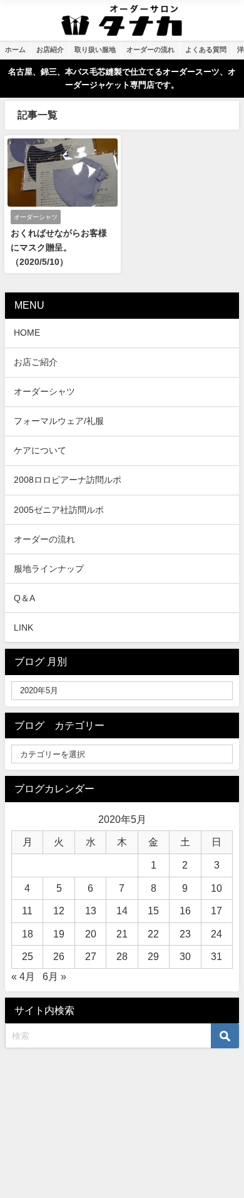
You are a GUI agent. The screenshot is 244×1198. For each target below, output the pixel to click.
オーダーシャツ (44, 391)
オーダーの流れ (44, 539)
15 (153, 911)
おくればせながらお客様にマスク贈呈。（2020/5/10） (59, 247)
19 (58, 934)
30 (185, 956)
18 (27, 934)
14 (122, 911)
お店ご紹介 (36, 362)
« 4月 (23, 976)
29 (153, 956)
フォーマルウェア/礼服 (59, 420)
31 (216, 956)
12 (58, 911)
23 (185, 934)
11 (27, 911)
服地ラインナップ (49, 568)
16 (185, 911)
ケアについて (40, 450)
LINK (23, 627)
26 (58, 956)
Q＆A (24, 598)
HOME (27, 332)
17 (216, 911)
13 (90, 911)
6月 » (54, 976)
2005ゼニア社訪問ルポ (59, 509)
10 (216, 888)
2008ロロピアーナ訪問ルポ (67, 479)
